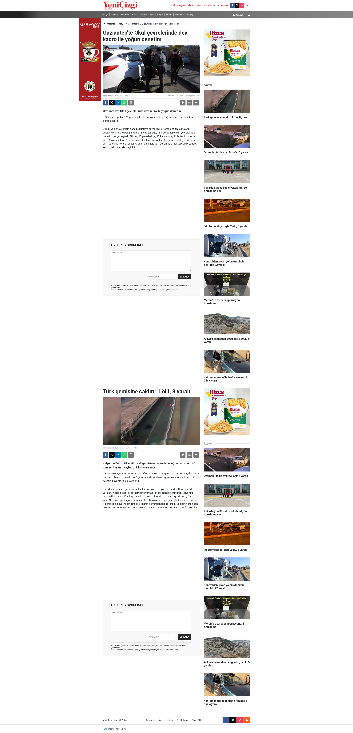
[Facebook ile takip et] (232, 5)
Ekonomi (125, 14)
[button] (182, 102)
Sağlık (160, 14)
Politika (143, 14)
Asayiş (189, 14)
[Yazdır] (131, 102)
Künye (161, 720)
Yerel (134, 14)
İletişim (170, 720)
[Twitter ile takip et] (237, 5)
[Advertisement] (151, 173)
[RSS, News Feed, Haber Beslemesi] (246, 720)
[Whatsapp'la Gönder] (124, 102)
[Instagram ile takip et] (241, 5)
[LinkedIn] (118, 102)
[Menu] (249, 15)
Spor (152, 14)
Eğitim (169, 14)
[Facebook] (105, 102)
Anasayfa (110, 24)
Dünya (105, 14)
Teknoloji (179, 14)
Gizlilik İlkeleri (182, 720)
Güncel (114, 14)
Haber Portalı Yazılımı (117, 729)
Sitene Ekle (197, 720)
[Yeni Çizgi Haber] (120, 5)
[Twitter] (112, 102)
